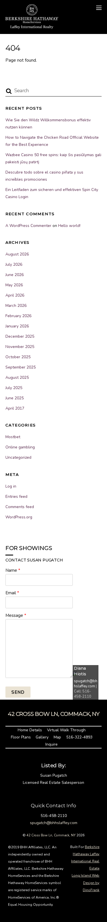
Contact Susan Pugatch (34, 560)
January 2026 (17, 326)
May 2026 (14, 285)
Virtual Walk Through (66, 730)
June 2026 (14, 274)
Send (18, 692)
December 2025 (19, 336)
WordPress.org (18, 517)
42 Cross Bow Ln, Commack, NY (51, 835)
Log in (10, 486)
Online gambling (20, 447)
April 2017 (14, 408)
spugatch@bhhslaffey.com (85, 684)
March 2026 (16, 305)
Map (57, 737)
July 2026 (13, 264)
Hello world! (69, 225)
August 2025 (17, 377)
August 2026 (17, 254)
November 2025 (19, 346)
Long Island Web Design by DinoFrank (85, 882)
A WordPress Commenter (28, 225)
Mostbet (12, 437)
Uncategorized (18, 457)
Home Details (30, 730)
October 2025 (18, 357)
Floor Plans (21, 737)
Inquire (51, 744)
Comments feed (19, 507)
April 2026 (14, 295)
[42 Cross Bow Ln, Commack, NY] (31, 26)
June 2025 (14, 398)
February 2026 (18, 316)
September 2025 (20, 367)
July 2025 (13, 387)
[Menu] (99, 7)
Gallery (42, 737)
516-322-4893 (79, 737)
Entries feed (16, 496)
